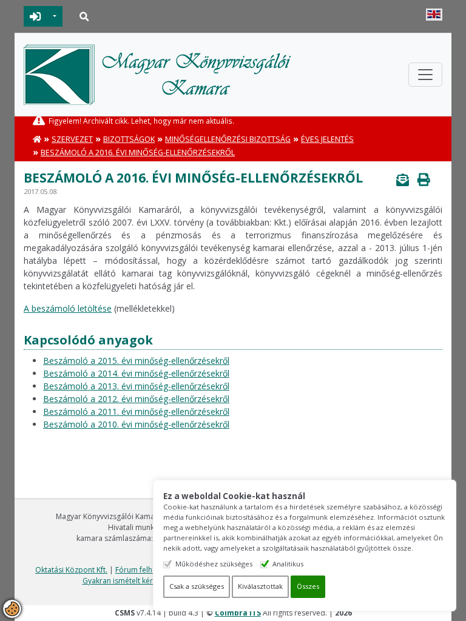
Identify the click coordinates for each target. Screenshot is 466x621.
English (434, 14)
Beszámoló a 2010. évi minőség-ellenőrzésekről (136, 424)
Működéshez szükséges (213, 563)
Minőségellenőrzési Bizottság (228, 139)
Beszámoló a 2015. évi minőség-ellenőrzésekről (136, 360)
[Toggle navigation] (425, 74)
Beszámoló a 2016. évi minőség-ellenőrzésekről (138, 152)
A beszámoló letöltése (68, 308)
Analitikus (287, 563)
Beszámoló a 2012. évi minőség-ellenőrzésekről (136, 398)
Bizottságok (129, 139)
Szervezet (72, 139)
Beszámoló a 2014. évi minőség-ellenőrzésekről (136, 373)
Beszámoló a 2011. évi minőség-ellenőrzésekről (136, 411)
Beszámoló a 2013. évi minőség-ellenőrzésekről (136, 386)
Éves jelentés (327, 139)
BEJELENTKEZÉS (35, 16)
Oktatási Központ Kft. (71, 570)
